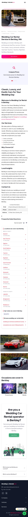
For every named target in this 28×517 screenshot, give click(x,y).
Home (4, 31)
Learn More (14, 435)
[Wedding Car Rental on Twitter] (6, 493)
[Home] (8, 2)
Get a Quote (14, 56)
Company (4, 498)
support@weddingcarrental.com (11, 487)
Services (4, 507)
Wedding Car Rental (12, 31)
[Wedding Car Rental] (8, 484)
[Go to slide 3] (16, 81)
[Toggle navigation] (25, 2)
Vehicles (4, 502)
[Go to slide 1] (12, 81)
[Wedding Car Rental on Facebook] (2, 493)
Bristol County (6, 33)
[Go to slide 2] (14, 81)
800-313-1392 (6, 489)
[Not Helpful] (26, 223)
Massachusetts (21, 31)
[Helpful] (24, 223)
